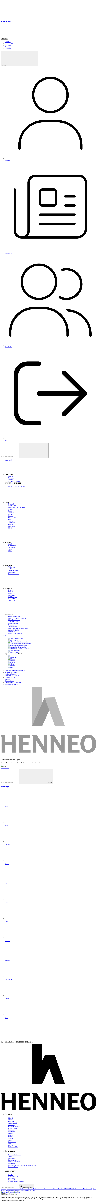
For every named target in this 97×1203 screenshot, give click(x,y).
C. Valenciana (12, 1128)
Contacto (7, 679)
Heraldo (10, 1175)
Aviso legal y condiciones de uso (10, 1189)
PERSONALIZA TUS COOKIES (63, 1189)
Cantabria (11, 1137)
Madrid (10, 476)
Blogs (10, 528)
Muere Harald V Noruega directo (18, 628)
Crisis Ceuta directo (14, 616)
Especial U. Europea (14, 1155)
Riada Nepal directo (14, 620)
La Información (13, 1176)
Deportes (11, 514)
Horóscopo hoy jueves (15, 633)
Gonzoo (10, 524)
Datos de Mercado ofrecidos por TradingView (22, 1165)
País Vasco (11, 1131)
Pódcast (7, 635)
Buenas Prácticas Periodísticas (14, 682)
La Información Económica (16, 507)
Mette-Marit (11, 632)
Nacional (11, 504)
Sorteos (10, 592)
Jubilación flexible (13, 630)
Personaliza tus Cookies (12, 676)
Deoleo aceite (12, 625)
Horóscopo (11, 593)
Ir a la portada (5, 768)
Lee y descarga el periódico (16, 486)
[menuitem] (50, 42)
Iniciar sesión (8, 460)
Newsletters (11, 1163)
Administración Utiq (80, 1189)
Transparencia (48, 1189)
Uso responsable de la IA (29, 1190)
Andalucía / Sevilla (14, 481)
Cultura (10, 516)
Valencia (7, 47)
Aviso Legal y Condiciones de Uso (15, 670)
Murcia (10, 1120)
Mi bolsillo (11, 572)
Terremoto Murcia (13, 621)
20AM (10, 569)
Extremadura (12, 1142)
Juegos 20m (11, 600)
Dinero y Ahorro (13, 1167)
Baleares (10, 1133)
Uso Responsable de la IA (12, 684)
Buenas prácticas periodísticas (13, 1190)
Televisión (11, 512)
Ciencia (10, 519)
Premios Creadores (14, 1162)
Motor (10, 551)
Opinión (10, 509)
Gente (10, 511)
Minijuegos (11, 595)
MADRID (8, 45)
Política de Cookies (10, 674)
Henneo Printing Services (16, 1181)
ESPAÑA (8, 42)
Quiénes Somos (9, 681)
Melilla (10, 1143)
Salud (10, 544)
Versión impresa (13, 570)
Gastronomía (12, 545)
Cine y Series (12, 517)
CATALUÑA (9, 43)
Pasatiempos (12, 598)
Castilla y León (12, 1123)
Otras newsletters (13, 574)
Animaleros (11, 522)
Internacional (12, 505)
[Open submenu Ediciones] (24, 38)
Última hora (11, 567)
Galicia (10, 1145)
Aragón (10, 1135)
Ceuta (10, 1140)
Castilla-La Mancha (14, 1126)
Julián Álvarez (12, 626)
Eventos (10, 590)
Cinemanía (11, 1178)
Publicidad (11, 1180)
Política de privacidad (26, 1189)
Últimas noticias (13, 1147)
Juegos (10, 1156)
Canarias (11, 1130)
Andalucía (8, 48)
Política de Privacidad (11, 672)
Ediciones (4, 38)
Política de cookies (38, 1189)
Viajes (10, 549)
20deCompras (12, 597)
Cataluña (11, 1121)
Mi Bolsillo (11, 526)
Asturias (10, 1138)
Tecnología (11, 547)
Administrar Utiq (10, 677)
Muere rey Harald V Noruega (17, 618)
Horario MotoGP (13, 623)
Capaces (10, 521)
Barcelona (11, 478)
